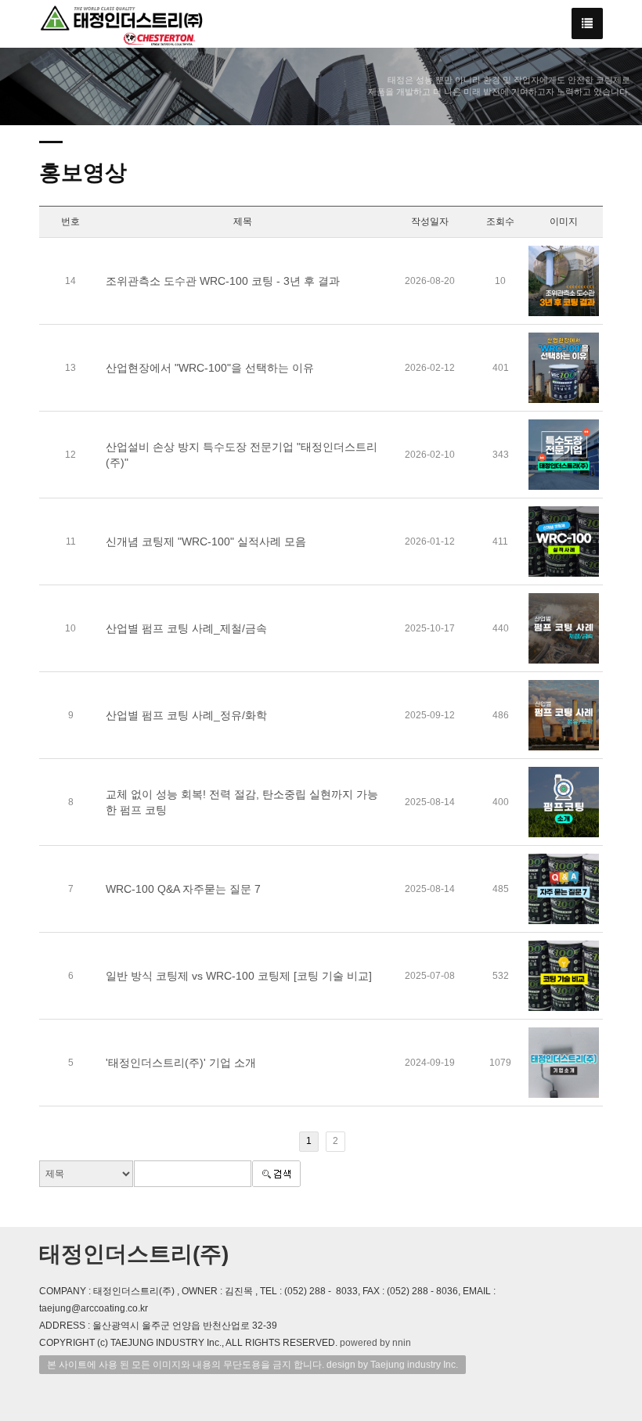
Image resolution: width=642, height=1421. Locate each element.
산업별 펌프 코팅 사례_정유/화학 (186, 715)
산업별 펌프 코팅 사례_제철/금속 (186, 628)
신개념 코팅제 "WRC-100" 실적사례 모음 (206, 541)
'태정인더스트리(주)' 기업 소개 (181, 1062)
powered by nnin (375, 1342)
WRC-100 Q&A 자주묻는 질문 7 (183, 889)
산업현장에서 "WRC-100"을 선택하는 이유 (210, 368)
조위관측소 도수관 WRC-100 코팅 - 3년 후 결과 (223, 281)
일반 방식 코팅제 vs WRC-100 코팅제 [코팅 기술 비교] (239, 976)
